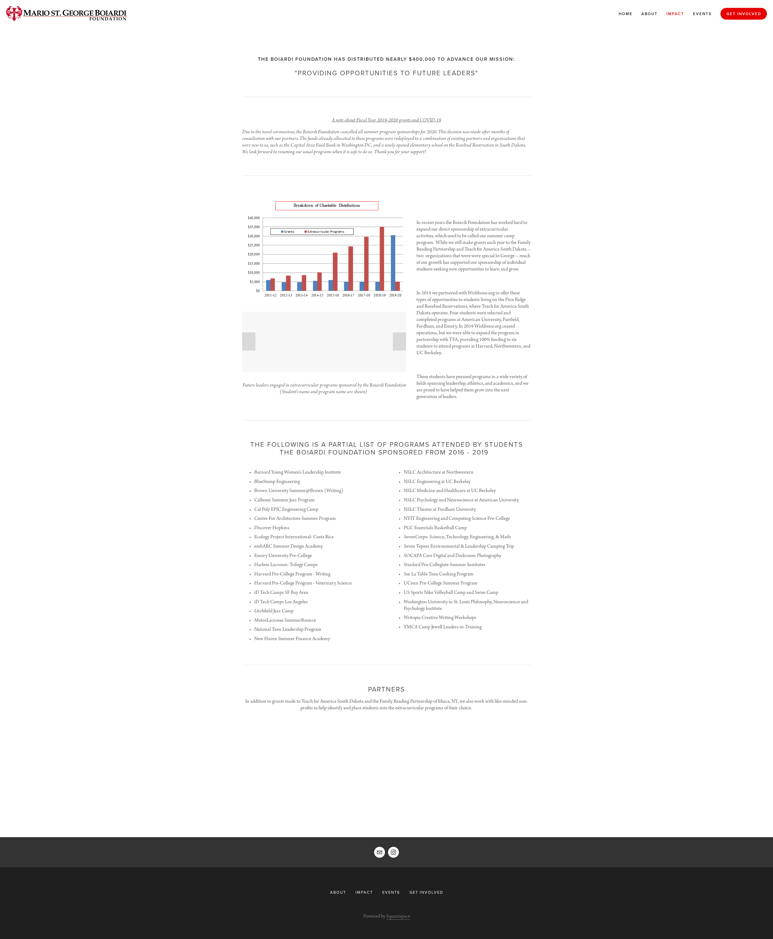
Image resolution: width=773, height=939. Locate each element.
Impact (675, 14)
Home (626, 14)
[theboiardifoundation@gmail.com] (379, 852)
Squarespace (398, 916)
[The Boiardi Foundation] (393, 852)
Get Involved (743, 14)
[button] (248, 341)
